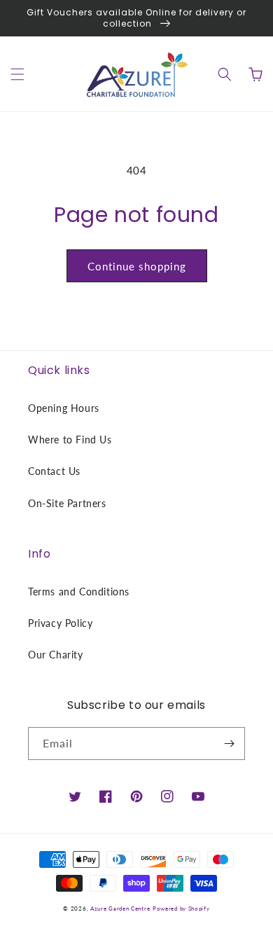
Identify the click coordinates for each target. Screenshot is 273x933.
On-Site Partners (67, 503)
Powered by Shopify (181, 908)
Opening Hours (63, 408)
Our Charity (55, 655)
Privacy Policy (60, 623)
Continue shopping (137, 266)
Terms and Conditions (79, 591)
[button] (17, 74)
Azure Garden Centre (120, 908)
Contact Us (54, 471)
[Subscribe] (229, 743)
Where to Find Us (70, 439)
